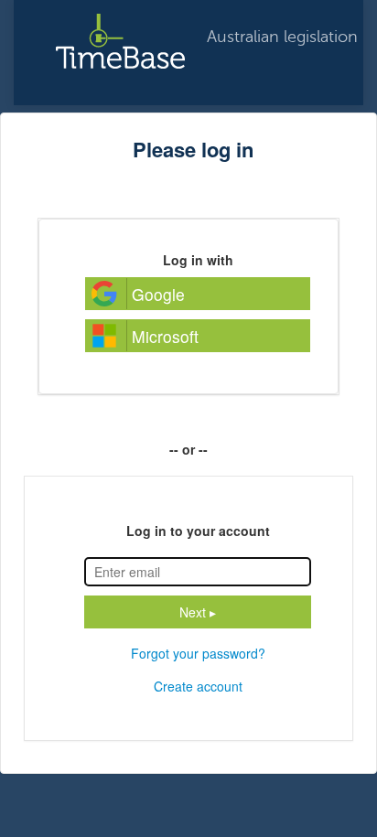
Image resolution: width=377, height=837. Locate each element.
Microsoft (165, 336)
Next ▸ (197, 612)
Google (158, 294)
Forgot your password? (198, 653)
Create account (198, 686)
